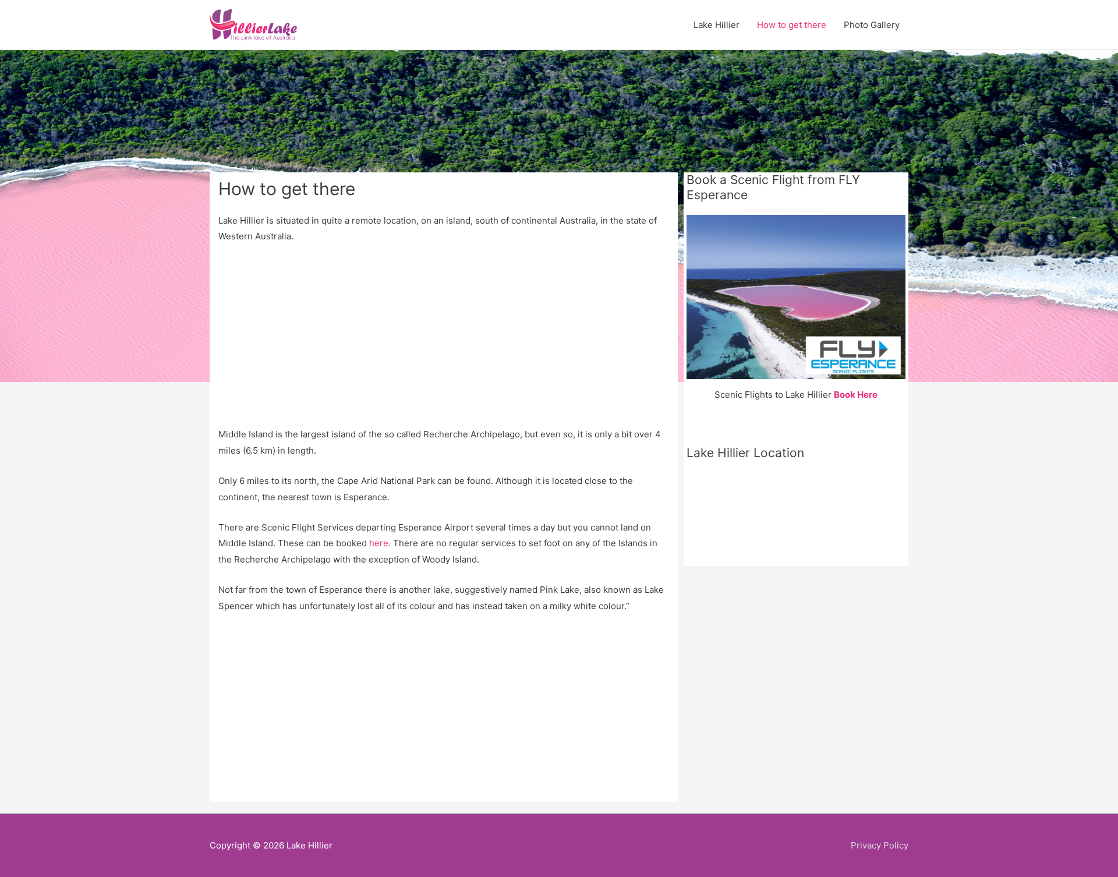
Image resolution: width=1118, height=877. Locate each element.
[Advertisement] (443, 340)
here (378, 543)
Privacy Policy (879, 845)
